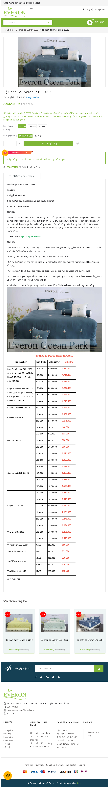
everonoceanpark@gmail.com (20, 710)
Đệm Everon (62, 730)
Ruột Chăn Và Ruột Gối (67, 737)
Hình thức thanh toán (40, 746)
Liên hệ (6, 747)
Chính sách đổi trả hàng (41, 743)
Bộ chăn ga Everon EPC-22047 (90, 641)
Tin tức (6, 743)
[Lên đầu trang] (103, 781)
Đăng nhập (100, 9)
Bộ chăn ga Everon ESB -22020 (54, 641)
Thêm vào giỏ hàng (48, 143)
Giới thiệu (7, 733)
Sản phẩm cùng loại (15, 601)
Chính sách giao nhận (40, 733)
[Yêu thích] (77, 143)
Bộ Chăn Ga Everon (66, 733)
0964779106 (12, 167)
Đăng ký (89, 9)
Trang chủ (8, 730)
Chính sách (8, 740)
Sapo (79, 783)
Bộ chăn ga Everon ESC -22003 (19, 641)
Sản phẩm (8, 737)
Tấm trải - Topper (65, 740)
